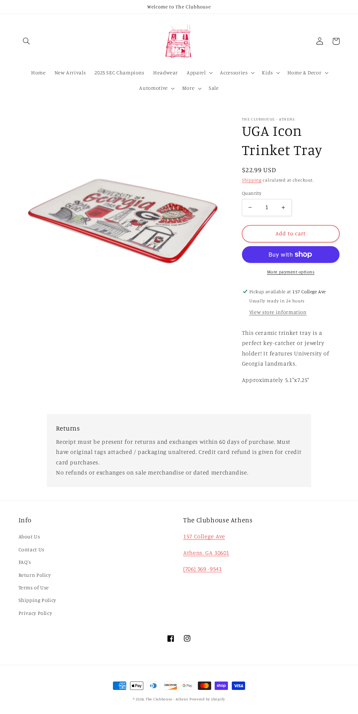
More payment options (291, 271)
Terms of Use (34, 587)
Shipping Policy (37, 600)
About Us (29, 536)
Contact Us (31, 549)
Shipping (252, 180)
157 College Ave (204, 536)
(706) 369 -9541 (202, 568)
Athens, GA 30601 (206, 552)
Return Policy (35, 575)
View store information (278, 312)
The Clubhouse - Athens (167, 699)
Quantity (251, 193)
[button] (27, 41)
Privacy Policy (35, 613)
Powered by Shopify (207, 699)
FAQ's (25, 562)
